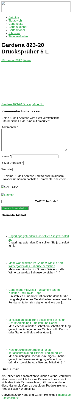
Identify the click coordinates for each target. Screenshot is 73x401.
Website (6, 169)
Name (6, 156)
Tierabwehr (16, 20)
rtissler (27, 60)
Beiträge (14, 17)
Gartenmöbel (17, 30)
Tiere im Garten (18, 36)
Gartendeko (16, 23)
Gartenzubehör (18, 26)
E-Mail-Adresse (12, 162)
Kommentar (9, 127)
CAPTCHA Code (45, 201)
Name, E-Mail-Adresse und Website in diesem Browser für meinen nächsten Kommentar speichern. (34, 177)
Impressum (64, 394)
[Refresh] (7, 194)
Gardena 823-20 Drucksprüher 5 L (22, 104)
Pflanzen (14, 33)
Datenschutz (11, 397)
